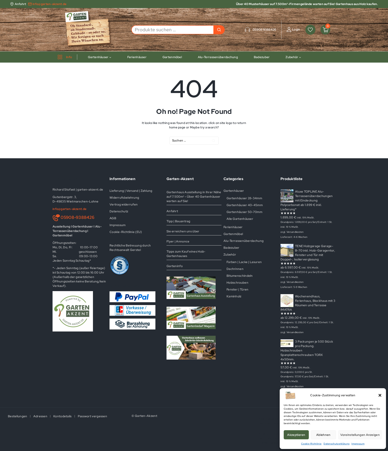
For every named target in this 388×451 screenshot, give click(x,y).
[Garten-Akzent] (90, 29)
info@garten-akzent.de (69, 209)
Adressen (40, 416)
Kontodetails (62, 416)
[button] (380, 395)
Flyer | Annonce (178, 241)
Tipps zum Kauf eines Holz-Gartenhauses (186, 254)
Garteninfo (175, 266)
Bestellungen (17, 416)
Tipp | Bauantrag (178, 221)
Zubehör (230, 255)
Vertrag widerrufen (124, 204)
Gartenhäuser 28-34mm (244, 198)
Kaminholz (234, 296)
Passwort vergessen (92, 416)
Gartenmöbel (172, 57)
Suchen (219, 29)
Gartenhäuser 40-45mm (245, 205)
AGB (113, 218)
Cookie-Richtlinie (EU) (126, 232)
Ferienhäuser (137, 57)
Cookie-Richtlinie (311, 443)
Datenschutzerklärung (336, 443)
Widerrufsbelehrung (124, 198)
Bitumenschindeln (240, 276)
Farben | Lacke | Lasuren (244, 262)
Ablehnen (323, 435)
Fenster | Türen (238, 289)
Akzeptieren (296, 435)
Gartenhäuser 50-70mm (244, 212)
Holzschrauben (237, 283)
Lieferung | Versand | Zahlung (131, 191)
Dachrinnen (235, 269)
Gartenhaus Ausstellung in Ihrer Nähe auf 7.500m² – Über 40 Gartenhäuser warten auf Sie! (194, 196)
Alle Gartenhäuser (240, 219)
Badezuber (262, 57)
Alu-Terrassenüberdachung (218, 57)
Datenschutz (119, 211)
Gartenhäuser (234, 191)
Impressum (358, 443)
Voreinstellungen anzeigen (360, 435)
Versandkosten (295, 232)
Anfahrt (172, 211)
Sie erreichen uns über (183, 231)
